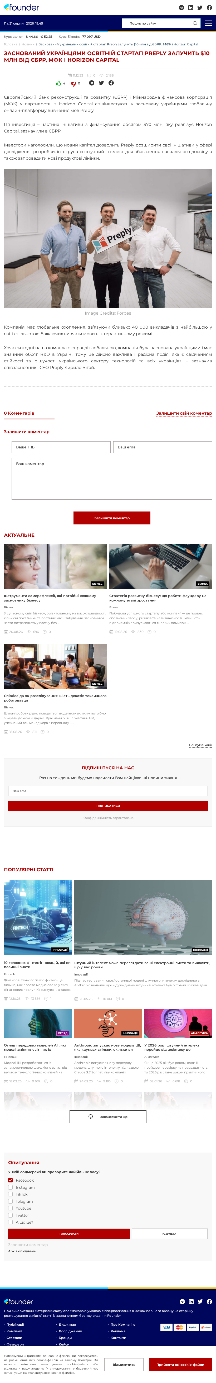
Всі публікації (200, 745)
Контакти (118, 1338)
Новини (28, 44)
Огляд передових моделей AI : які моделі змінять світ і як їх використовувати (35, 1049)
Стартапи (14, 1338)
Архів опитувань (22, 1251)
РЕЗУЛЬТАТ (170, 1233)
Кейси (64, 1344)
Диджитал (67, 1325)
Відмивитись (124, 1365)
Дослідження (70, 1331)
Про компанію (123, 1325)
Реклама (118, 1331)
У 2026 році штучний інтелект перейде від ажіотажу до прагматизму (171, 1049)
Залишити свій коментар (184, 413)
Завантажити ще (114, 1117)
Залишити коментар (112, 518)
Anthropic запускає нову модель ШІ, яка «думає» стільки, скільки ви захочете (107, 1049)
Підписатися (108, 806)
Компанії (14, 1331)
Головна (10, 44)
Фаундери (15, 1344)
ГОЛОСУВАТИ (69, 1233)
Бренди (65, 1338)
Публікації (15, 1325)
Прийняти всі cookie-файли (180, 1365)
